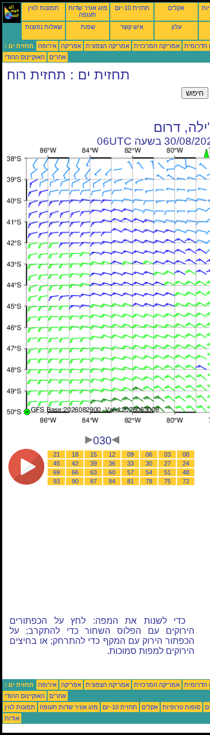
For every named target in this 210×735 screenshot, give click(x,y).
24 (186, 463)
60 (112, 472)
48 (186, 472)
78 (149, 481)
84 (112, 481)
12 (112, 454)
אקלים (176, 7)
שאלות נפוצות (43, 26)
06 (149, 454)
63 (93, 472)
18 (75, 454)
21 (56, 454)
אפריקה (71, 45)
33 (130, 463)
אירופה (47, 45)
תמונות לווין (43, 7)
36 (112, 463)
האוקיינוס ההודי (24, 57)
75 (167, 481)
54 (149, 472)
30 (149, 463)
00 (186, 454)
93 (56, 481)
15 (93, 454)
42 (75, 463)
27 (167, 463)
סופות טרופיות (181, 707)
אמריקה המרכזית (157, 45)
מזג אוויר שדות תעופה (88, 11)
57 (130, 472)
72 (186, 481)
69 (56, 472)
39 (93, 463)
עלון (176, 26)
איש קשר (131, 26)
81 (130, 481)
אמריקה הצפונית (107, 45)
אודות (12, 718)
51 (167, 472)
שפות (88, 26)
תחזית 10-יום (132, 7)
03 (167, 454)
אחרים (57, 57)
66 (75, 472)
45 (56, 463)
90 (75, 481)
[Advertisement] (91, 101)
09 (130, 454)
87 (93, 481)
